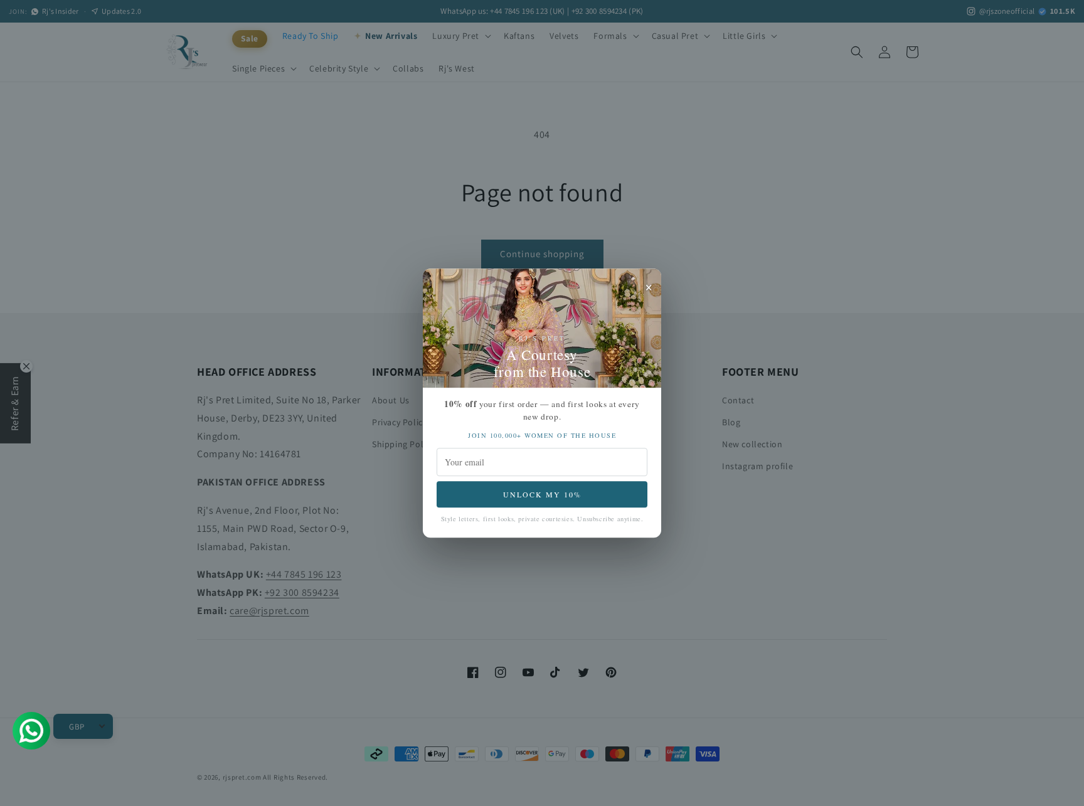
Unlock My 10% (542, 494)
